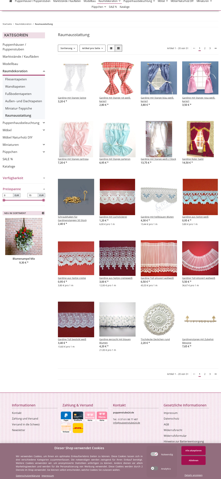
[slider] (4, 200)
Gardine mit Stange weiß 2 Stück (158, 159)
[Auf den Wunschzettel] (88, 65)
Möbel (7, 130)
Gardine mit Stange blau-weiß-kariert (157, 99)
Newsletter (18, 430)
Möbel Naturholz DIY (18, 137)
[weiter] (215, 48)
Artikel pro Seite (91, 48)
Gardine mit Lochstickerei (113, 216)
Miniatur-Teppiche (18, 108)
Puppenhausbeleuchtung (21, 123)
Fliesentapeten (16, 79)
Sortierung (66, 48)
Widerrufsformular (175, 436)
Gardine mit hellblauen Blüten (157, 216)
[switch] (154, 454)
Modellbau (10, 64)
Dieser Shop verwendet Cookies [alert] (79, 448)
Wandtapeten (15, 86)
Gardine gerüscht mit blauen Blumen (115, 341)
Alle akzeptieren (193, 450)
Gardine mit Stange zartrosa (73, 159)
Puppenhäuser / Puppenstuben (14, 46)
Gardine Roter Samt (193, 159)
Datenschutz (171, 418)
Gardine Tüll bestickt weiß (72, 339)
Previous (10, 247)
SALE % (8, 159)
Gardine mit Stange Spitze (72, 97)
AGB (166, 424)
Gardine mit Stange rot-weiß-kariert (115, 99)
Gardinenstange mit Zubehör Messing (198, 341)
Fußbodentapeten (18, 94)
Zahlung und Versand (25, 418)
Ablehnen (193, 460)
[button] (111, 48)
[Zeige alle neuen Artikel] (43, 213)
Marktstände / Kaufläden (21, 56)
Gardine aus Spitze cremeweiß (116, 278)
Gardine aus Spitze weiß (195, 216)
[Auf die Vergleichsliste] (80, 65)
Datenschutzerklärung (28, 475)
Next (37, 247)
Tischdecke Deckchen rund (155, 339)
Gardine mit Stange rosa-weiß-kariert (198, 99)
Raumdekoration (15, 71)
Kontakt (17, 413)
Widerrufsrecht (173, 430)
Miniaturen (11, 144)
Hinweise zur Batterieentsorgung (184, 441)
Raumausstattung (18, 115)
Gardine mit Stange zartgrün (114, 159)
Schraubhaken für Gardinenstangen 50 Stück (72, 218)
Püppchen (10, 152)
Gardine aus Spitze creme (72, 278)
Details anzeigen (194, 475)
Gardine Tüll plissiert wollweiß (157, 278)
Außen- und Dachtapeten (23, 101)
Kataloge (9, 166)
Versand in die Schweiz (26, 424)
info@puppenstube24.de (126, 422)
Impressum (171, 413)
